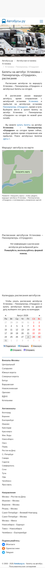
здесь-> (6, 139)
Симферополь (8, 466)
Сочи (4, 469)
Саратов (5, 462)
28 (28, 337)
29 (33, 337)
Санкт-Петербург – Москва (14, 517)
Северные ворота (10, 376)
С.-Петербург (7, 454)
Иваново (5, 424)
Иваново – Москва (10, 501)
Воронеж (6, 416)
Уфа (4, 477)
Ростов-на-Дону (9, 450)
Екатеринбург (8, 420)
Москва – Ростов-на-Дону (14, 497)
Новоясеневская (10, 388)
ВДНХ (5, 396)
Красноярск (7, 431)
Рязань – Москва (10, 509)
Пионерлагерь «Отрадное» (15, 107)
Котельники (7, 400)
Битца (5, 380)
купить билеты (24, 125)
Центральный (8, 364)
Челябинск (6, 481)
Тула (4, 473)
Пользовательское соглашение (22, 566)
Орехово (6, 392)
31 (6, 341)
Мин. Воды (6, 435)
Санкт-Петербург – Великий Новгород (19, 513)
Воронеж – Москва (10, 505)
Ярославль (7, 485)
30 (39, 337)
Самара (5, 458)
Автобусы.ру (16, 21)
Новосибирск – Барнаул (13, 525)
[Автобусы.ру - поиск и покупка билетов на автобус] (4, 21)
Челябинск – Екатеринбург (14, 533)
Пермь (5, 447)
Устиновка (33, 101)
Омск (4, 443)
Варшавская (8, 384)
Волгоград (6, 412)
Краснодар (6, 428)
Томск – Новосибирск (12, 529)
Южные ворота (9, 372)
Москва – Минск (9, 521)
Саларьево (7, 368)
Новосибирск (7, 439)
